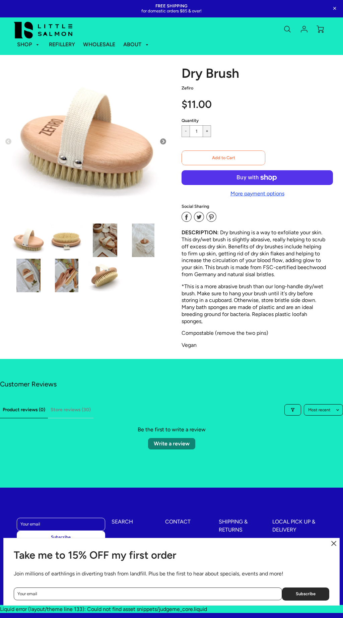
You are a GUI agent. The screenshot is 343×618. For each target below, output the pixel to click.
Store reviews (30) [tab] (71, 410)
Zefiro (187, 87)
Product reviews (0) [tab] (24, 410)
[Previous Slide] (8, 141)
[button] (223, 157)
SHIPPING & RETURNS (233, 525)
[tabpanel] (28, 240)
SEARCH (122, 521)
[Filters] (292, 410)
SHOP (25, 44)
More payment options (257, 193)
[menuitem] (29, 45)
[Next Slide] (163, 141)
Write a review (172, 443)
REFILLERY (62, 44)
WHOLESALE (99, 44)
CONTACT (178, 521)
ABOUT (133, 44)
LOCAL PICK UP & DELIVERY (293, 525)
